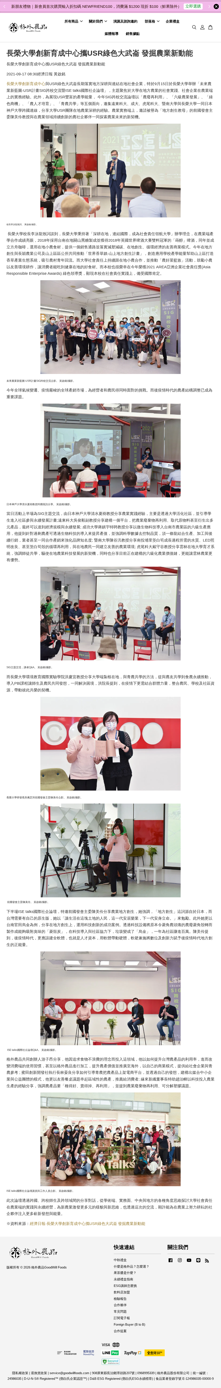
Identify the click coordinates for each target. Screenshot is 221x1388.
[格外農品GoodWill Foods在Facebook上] (170, 1262)
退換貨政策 (39, 1373)
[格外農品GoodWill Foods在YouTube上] (189, 1262)
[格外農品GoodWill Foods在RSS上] (207, 1261)
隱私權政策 (20, 1373)
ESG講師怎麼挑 (125, 1286)
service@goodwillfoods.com (69, 1373)
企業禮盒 (173, 21)
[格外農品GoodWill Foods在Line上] (198, 1262)
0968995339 (146, 1373)
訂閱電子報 (122, 1318)
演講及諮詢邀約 (125, 21)
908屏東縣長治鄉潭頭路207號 (113, 1373)
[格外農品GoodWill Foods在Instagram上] (180, 1262)
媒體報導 (111, 34)
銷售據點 (133, 34)
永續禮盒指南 (123, 1279)
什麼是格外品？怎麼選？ (131, 1266)
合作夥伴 (120, 1305)
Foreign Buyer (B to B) (129, 1324)
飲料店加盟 (122, 1292)
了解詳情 (149, 6)
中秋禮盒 (120, 1260)
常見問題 (120, 1311)
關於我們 (96, 21)
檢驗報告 (120, 1299)
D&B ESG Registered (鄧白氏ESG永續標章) (121, 1378)
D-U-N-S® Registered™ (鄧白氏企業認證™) (55, 1378)
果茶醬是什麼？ (125, 1273)
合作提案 (120, 1331)
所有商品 (71, 21)
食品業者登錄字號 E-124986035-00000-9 (185, 1378)
